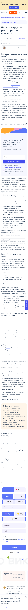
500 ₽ (8, 496)
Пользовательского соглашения (13, 167)
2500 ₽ (8, 502)
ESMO (14, 289)
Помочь (14, 547)
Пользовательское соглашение (14, 593)
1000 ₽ (19, 496)
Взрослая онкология (6, 17)
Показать (14, 38)
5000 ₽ (19, 502)
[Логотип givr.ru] (16, 552)
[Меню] (26, 12)
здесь (20, 78)
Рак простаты (16, 17)
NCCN (12, 263)
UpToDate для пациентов (10, 399)
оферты (20, 536)
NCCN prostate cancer (9, 397)
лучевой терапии (6, 338)
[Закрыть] (26, 597)
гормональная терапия (16, 382)
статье (8, 348)
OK (7, 607)
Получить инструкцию (14, 161)
